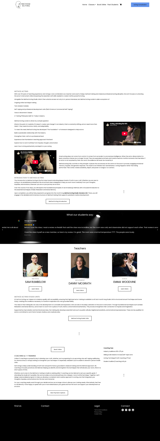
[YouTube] (133, 411)
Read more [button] (55, 235)
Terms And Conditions (100, 411)
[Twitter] (122, 411)
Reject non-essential (46, 438)
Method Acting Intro (42, 55)
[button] (144, 229)
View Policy (106, 435)
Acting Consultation (140, 5)
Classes (91, 5)
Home (84, 5)
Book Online (101, 5)
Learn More (35, 289)
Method (19, 299)
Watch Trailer (104, 50)
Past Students (113, 5)
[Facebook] (126, 411)
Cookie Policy (98, 415)
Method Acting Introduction (58, 201)
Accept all (34, 438)
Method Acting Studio (43, 61)
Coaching (38, 66)
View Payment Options (57, 394)
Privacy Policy (98, 413)
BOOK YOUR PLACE (104, 57)
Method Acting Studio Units (80, 318)
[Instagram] (129, 411)
